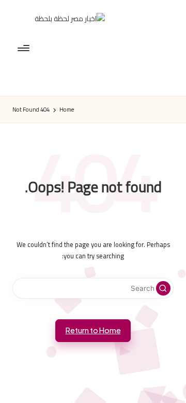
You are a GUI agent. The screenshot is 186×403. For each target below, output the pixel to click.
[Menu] (24, 48)
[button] (163, 288)
